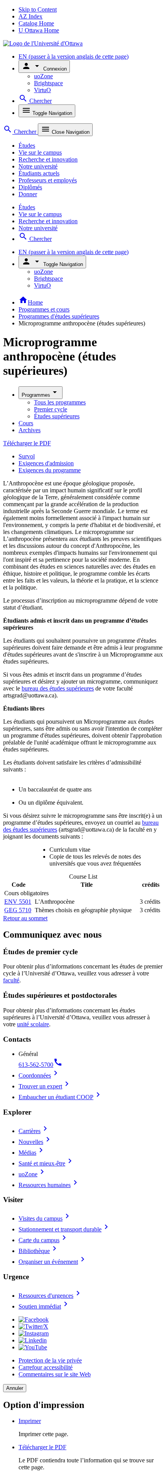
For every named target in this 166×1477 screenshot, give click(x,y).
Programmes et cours (44, 309)
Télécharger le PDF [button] (42, 1447)
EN (74, 56)
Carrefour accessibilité (46, 1367)
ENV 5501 (17, 901)
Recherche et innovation (48, 159)
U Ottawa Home (39, 30)
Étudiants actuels (39, 173)
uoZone (43, 76)
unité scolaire (33, 1024)
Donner (28, 194)
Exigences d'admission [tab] (46, 463)
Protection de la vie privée (50, 1360)
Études (27, 145)
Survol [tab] (27, 456)
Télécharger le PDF (27, 443)
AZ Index (30, 16)
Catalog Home (36, 23)
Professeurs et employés (48, 180)
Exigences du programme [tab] (50, 470)
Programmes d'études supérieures (59, 316)
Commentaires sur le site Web (55, 1374)
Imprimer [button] (30, 1421)
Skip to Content (38, 9)
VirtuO (42, 90)
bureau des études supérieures (58, 688)
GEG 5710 (17, 910)
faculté (11, 980)
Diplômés (30, 187)
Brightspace (48, 83)
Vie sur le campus (40, 152)
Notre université (38, 166)
